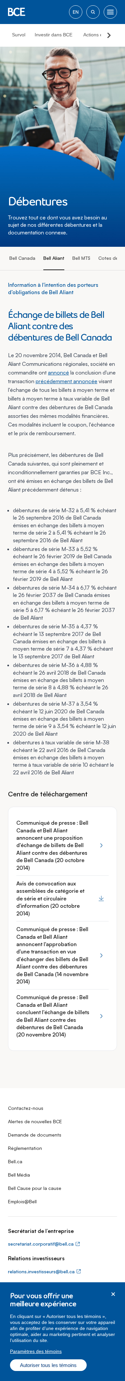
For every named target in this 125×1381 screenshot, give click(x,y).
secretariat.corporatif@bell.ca (41, 1244)
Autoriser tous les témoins (48, 1365)
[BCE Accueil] (16, 12)
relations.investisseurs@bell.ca (41, 1271)
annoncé (58, 372)
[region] (62, 1331)
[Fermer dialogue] (113, 1294)
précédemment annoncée (66, 381)
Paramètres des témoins (36, 1351)
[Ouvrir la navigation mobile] (110, 12)
